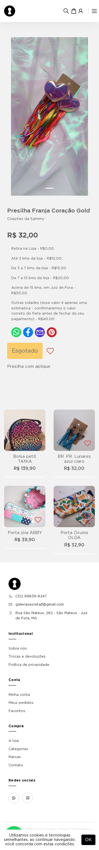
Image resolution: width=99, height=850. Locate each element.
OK (88, 840)
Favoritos (17, 711)
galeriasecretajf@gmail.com (39, 604)
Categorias (18, 749)
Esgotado (25, 351)
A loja (14, 740)
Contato (16, 765)
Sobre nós (18, 648)
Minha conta (19, 694)
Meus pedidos (21, 702)
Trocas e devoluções (27, 656)
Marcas (15, 757)
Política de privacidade (29, 664)
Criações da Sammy (25, 219)
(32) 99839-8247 (30, 596)
